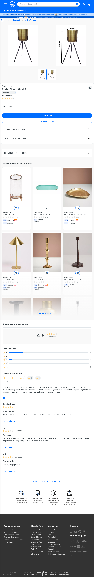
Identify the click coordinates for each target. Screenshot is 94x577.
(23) (17, 98)
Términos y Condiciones (33, 572)
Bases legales (63, 574)
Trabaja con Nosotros (56, 554)
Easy (50, 535)
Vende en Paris (37, 530)
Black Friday (36, 535)
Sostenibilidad (36, 532)
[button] (47, 10)
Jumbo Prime (53, 530)
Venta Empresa (54, 552)
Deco (7, 20)
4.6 (14, 98)
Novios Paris (36, 547)
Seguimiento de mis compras (15, 530)
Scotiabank (52, 542)
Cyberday (35, 540)
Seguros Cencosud (55, 544)
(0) (17, 217)
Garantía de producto (12, 537)
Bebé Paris (35, 549)
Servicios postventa (11, 535)
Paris (14, 92)
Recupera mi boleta (11, 532)
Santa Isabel (53, 537)
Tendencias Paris (37, 552)
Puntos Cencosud (55, 547)
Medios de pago (10, 542)
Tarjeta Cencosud (55, 540)
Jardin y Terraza (30, 20)
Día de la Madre (37, 542)
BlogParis (35, 554)
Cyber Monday (37, 537)
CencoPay (52, 549)
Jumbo (51, 532)
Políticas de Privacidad (32, 574)
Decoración (17, 20)
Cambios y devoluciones (13, 540)
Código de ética (49, 574)
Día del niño (35, 544)
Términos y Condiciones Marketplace (59, 572)
